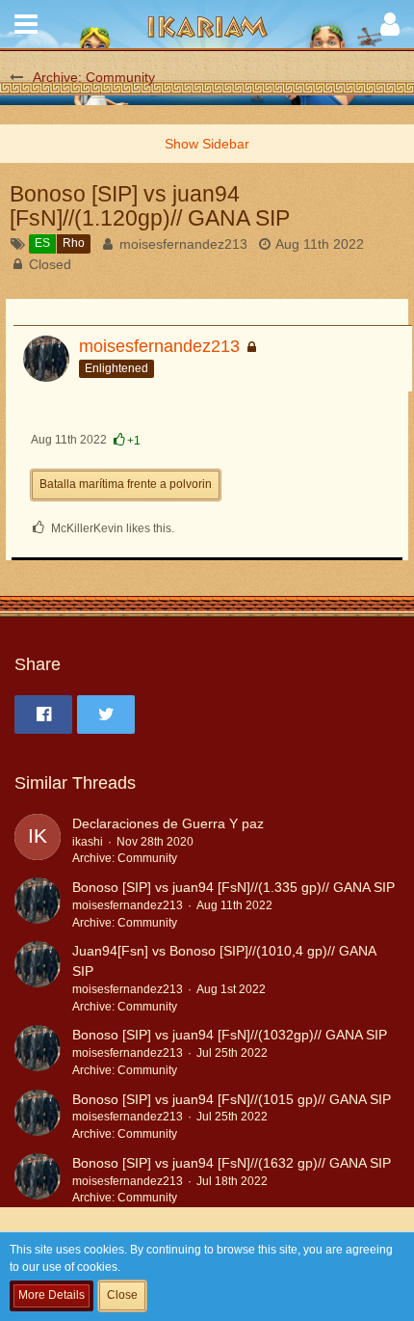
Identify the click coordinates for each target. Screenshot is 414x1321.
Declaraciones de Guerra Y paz (168, 823)
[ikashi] (37, 841)
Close (122, 1295)
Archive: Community (124, 858)
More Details (51, 1295)
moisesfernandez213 (183, 244)
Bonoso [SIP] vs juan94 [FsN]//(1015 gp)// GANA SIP (231, 1099)
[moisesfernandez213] (37, 904)
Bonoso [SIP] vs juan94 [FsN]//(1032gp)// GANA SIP (229, 1034)
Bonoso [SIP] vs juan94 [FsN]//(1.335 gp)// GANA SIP (233, 887)
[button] (26, 24)
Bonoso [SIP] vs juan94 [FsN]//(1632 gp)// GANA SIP (231, 1163)
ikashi (87, 842)
